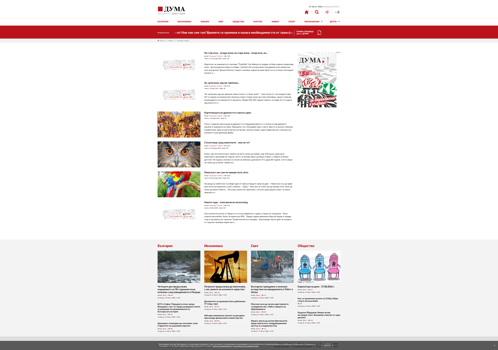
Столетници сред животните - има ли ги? (227, 143)
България (165, 246)
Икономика (213, 246)
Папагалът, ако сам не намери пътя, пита (226, 172)
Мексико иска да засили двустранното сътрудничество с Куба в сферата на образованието (270, 306)
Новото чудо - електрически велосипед (226, 202)
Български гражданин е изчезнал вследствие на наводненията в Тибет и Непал (272, 290)
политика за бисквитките (222, 346)
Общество (306, 246)
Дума (164, 295)
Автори (170, 40)
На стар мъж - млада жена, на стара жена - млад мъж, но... (236, 53)
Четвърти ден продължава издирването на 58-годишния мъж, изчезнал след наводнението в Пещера (179, 290)
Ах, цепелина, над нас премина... (221, 83)
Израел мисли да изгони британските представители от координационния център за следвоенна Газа (269, 323)
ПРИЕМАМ (327, 345)
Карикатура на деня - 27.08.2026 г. (316, 287)
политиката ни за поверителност (246, 346)
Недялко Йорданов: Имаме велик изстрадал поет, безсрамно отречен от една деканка (319, 315)
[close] (494, 345)
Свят (254, 246)
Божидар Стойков (215, 56)
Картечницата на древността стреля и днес (227, 113)
